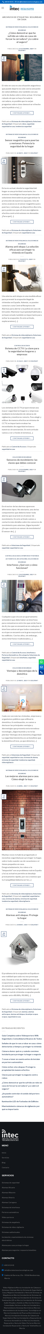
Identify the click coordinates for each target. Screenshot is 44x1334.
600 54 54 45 (8, 2)
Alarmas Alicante (8, 1188)
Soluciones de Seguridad (22, 457)
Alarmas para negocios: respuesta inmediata (19, 1250)
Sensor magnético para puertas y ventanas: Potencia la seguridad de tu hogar (22, 143)
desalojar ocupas (31, 1014)
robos (24, 124)
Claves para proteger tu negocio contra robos (20, 1076)
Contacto (5, 1167)
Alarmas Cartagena (9, 1202)
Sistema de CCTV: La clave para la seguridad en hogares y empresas (22, 351)
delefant (22, 50)
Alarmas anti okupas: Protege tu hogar (22, 917)
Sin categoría (22, 559)
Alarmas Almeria (8, 1198)
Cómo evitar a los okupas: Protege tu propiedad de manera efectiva (18, 1068)
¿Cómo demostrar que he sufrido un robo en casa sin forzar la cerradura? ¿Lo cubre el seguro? (22, 37)
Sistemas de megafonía (11, 1222)
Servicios (5, 1158)
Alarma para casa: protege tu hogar (15, 1245)
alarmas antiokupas (18, 1014)
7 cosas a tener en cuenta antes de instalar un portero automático (21, 1060)
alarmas (25, 1012)
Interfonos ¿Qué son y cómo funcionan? (22, 566)
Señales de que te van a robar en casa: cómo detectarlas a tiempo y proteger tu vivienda (21, 1045)
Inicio (4, 1153)
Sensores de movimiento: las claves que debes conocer (22, 461)
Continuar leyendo (22, 113)
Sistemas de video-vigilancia (13, 1227)
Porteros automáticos (10, 1212)
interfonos (24, 658)
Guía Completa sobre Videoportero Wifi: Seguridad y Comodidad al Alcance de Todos (22, 1037)
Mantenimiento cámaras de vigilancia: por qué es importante (21, 1107)
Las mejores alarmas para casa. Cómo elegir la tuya (22, 778)
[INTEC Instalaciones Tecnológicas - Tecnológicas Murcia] (22, 8)
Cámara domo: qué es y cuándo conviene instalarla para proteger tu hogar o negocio (21, 1052)
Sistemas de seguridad (10, 1183)
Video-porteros (8, 1217)
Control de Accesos (22, 345)
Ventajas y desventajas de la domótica (22, 672)
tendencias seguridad (24, 126)
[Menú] (2, 8)
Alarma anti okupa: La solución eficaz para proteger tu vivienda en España (22, 249)
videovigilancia (7, 762)
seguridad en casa (8, 126)
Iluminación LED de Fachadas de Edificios (20, 1101)
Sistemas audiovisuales (11, 1232)
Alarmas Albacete (8, 1193)
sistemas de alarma (31, 757)
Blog (3, 1163)
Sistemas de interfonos (11, 1207)
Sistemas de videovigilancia (16, 27)
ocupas (4, 1017)
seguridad (30, 124)
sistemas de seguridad (10, 760)
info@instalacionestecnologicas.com (29, 2)
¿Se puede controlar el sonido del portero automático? (20, 1095)
